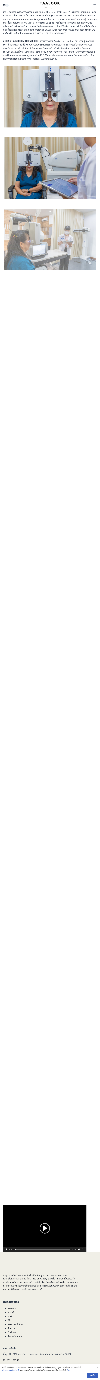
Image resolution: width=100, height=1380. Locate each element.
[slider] (42, 1249)
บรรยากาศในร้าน (15, 1324)
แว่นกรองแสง (9, 1286)
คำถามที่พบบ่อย (15, 1336)
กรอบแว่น (12, 1308)
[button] (45, 1228)
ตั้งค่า (69, 1370)
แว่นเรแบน (37, 1279)
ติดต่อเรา (12, 1332)
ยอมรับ (92, 1375)
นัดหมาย (11, 1328)
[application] (44, 1228)
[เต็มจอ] (83, 1249)
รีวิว (9, 1320)
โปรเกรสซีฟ (70, 1279)
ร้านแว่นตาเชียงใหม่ (25, 1275)
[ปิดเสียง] (79, 1249)
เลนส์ (10, 1316)
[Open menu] (94, 5)
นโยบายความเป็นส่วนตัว (11, 1370)
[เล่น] (6, 1249)
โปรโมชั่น (11, 1312)
